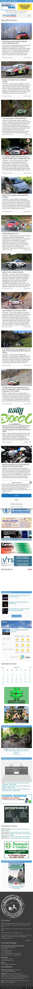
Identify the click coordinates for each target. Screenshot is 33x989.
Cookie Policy (13, 506)
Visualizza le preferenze (16, 504)
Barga (6, 11)
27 (16, 682)
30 (29, 682)
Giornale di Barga (8, 987)
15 (25, 677)
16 (29, 677)
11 (7, 677)
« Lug (2, 667)
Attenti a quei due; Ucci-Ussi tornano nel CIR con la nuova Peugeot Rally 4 (15, 465)
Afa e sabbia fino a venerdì (19, 630)
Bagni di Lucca (17, 12)
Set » (30, 667)
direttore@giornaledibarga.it (8, 971)
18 (7, 679)
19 (12, 679)
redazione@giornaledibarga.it (8, 964)
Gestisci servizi (5, 493)
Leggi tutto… (14, 631)
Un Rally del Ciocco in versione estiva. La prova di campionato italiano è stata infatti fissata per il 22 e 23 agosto (16, 389)
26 (12, 682)
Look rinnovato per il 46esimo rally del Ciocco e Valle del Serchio (14, 42)
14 (20, 677)
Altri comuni (23, 12)
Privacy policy (15, 987)
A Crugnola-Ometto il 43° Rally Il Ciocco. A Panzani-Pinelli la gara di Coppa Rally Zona (16, 157)
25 (7, 682)
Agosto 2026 (17, 667)
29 (25, 682)
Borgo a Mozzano (10, 12)
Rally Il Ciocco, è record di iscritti (12, 272)
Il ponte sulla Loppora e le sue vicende (20, 838)
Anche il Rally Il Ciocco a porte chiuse (14, 310)
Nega (16, 500)
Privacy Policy (19, 506)
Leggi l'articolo (12, 784)
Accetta (16, 495)
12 (12, 677)
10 (3, 677)
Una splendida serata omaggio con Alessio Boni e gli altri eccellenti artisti (19, 609)
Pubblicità (14, 1)
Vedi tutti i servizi (17, 616)
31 (3, 684)
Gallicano (26, 11)
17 (3, 679)
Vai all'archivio (16, 754)
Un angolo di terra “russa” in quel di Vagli (19, 832)
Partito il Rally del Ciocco (10, 234)
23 (29, 679)
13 (16, 677)
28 (20, 682)
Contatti (10, 1)
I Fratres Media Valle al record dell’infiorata (20, 836)
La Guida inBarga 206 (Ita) (16, 886)
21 (20, 679)
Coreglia (21, 11)
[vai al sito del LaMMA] (25, 656)
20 (16, 679)
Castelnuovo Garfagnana (13, 11)
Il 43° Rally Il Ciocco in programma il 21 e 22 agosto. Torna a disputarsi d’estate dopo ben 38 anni (16, 351)
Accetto (16, 772)
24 (3, 682)
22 (25, 679)
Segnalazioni (4, 1)
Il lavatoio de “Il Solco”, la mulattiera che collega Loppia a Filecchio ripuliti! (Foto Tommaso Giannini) (16, 750)
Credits (20, 987)
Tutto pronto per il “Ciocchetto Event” (14, 118)
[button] (30, 482)
